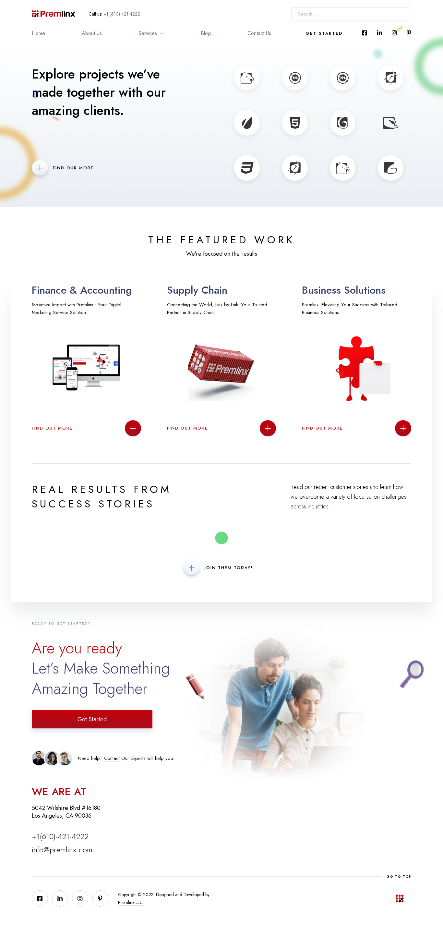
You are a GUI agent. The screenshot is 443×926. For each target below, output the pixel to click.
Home (38, 33)
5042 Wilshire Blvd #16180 (66, 808)
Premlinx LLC (130, 902)
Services (147, 33)
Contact (112, 758)
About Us (92, 33)
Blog (206, 33)
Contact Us (259, 33)
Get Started (323, 33)
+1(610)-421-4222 (60, 836)
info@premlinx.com (62, 849)
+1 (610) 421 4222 (121, 14)
